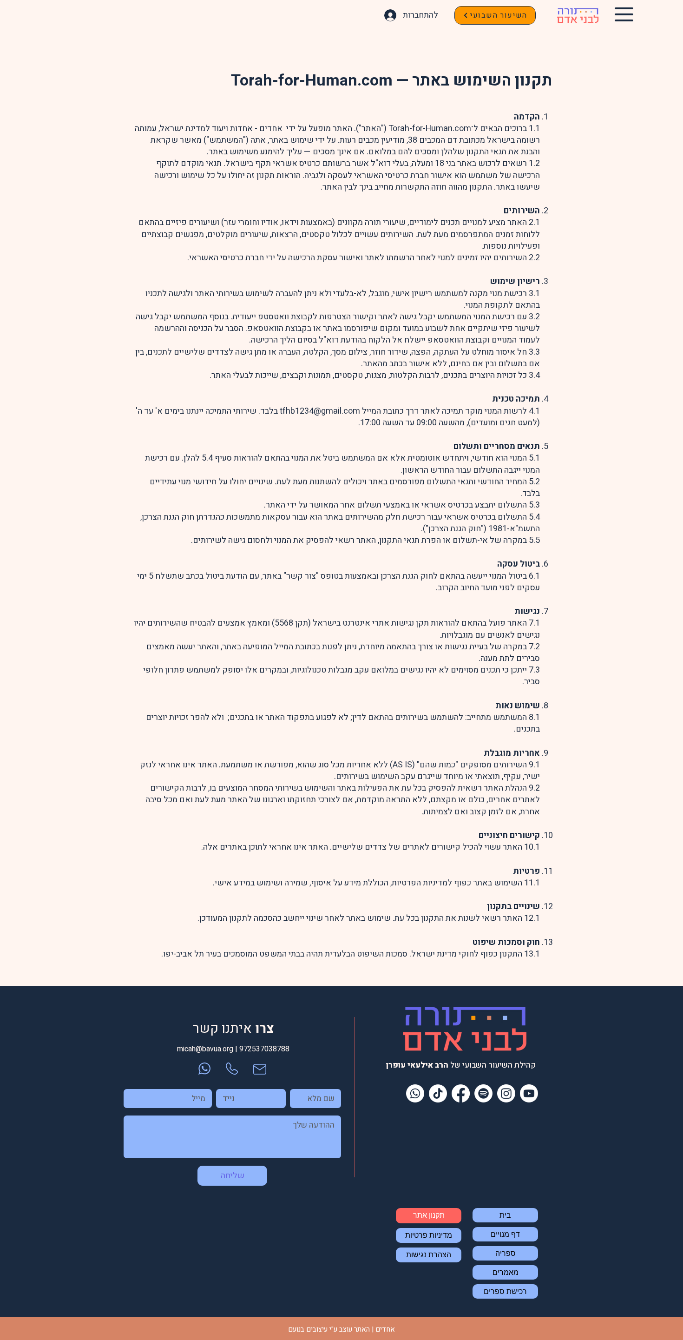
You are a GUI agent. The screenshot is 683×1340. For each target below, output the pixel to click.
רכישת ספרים (505, 1291)
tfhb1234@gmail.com (320, 411)
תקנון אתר (429, 1215)
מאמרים (506, 1272)
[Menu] (624, 14)
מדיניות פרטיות (428, 1235)
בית (505, 1215)
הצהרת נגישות (428, 1254)
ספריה (505, 1253)
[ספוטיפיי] (483, 1093)
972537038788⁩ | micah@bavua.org (233, 1049)
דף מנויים (505, 1234)
